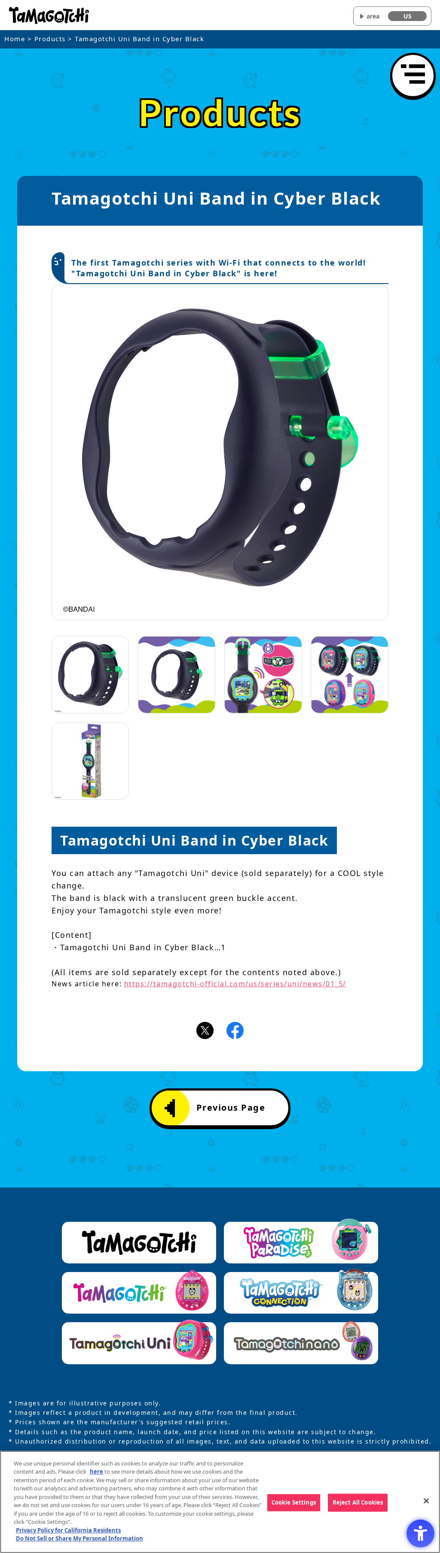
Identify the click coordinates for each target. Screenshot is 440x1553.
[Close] (426, 1500)
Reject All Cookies (358, 1502)
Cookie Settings (294, 1502)
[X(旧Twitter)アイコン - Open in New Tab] (205, 1029)
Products (50, 38)
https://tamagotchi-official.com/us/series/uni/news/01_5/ (235, 983)
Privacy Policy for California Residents (68, 1530)
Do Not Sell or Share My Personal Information (79, 1538)
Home (14, 38)
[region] (220, 1502)
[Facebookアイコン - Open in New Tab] (235, 1029)
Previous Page (231, 1107)
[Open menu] (413, 75)
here (96, 1471)
